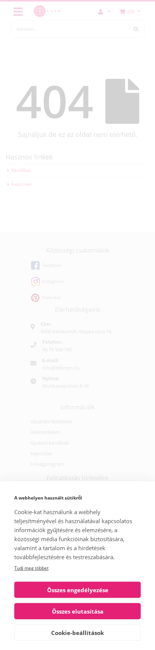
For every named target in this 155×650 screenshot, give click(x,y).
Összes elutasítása (77, 611)
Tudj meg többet (31, 568)
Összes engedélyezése (77, 590)
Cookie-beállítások (77, 632)
